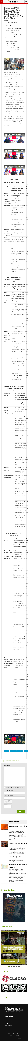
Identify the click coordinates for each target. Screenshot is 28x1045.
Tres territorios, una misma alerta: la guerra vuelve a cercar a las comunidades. (18, 866)
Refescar (6, 804)
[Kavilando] (13, 1)
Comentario (7, 765)
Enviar (21, 811)
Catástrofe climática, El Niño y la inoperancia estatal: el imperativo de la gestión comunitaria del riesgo (18, 826)
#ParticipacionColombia (18, 750)
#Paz (11, 750)
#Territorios (6, 750)
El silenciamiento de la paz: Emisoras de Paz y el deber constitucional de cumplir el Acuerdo (18, 843)
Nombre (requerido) (9, 790)
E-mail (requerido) (8, 795)
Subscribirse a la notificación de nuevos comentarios (14, 788)
